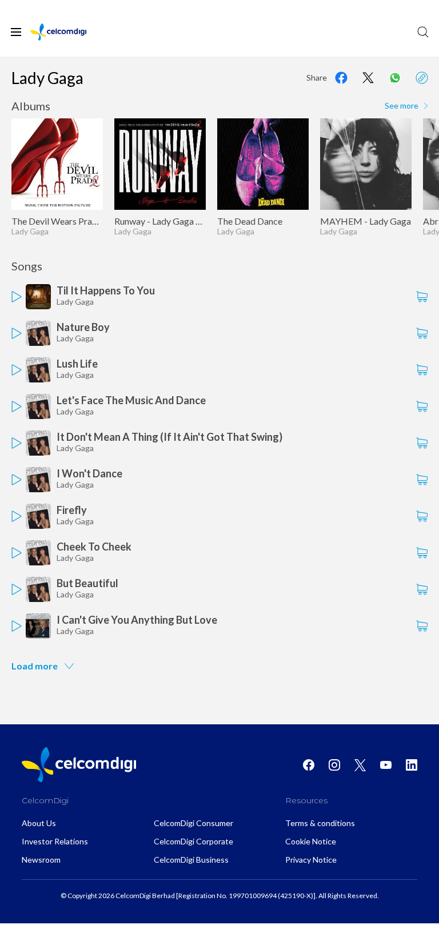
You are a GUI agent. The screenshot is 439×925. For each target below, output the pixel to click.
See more (401, 105)
